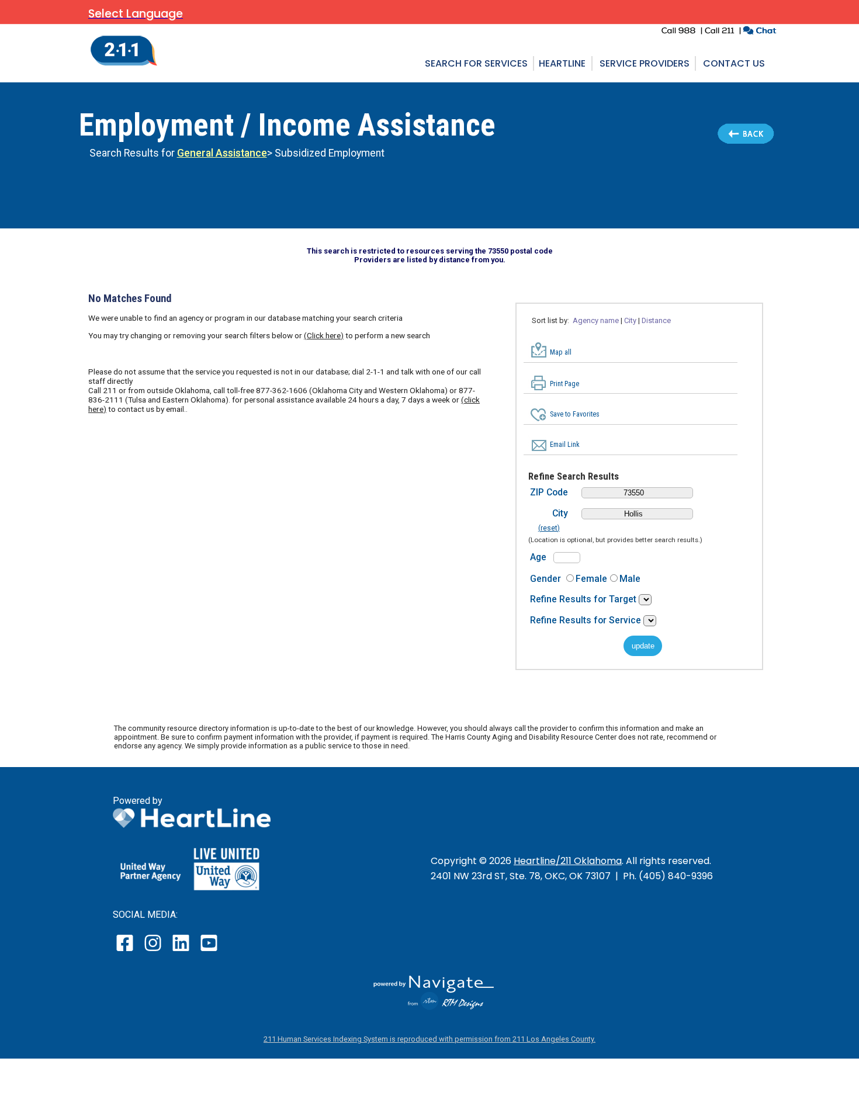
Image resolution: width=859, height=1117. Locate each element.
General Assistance (222, 153)
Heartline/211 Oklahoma (568, 861)
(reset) (549, 528)
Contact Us (734, 63)
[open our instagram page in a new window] (153, 950)
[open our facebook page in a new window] (126, 950)
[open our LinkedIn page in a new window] (181, 950)
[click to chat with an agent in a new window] (759, 31)
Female (591, 578)
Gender (545, 578)
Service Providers (645, 63)
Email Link (565, 444)
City (560, 513)
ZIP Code (549, 492)
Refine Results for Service (586, 620)
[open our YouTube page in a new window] (208, 950)
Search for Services (476, 63)
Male (629, 578)
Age (538, 557)
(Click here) (324, 335)
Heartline (562, 63)
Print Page (564, 384)
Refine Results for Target (584, 599)
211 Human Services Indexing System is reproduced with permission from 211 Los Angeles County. (429, 1039)
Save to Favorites (575, 414)
